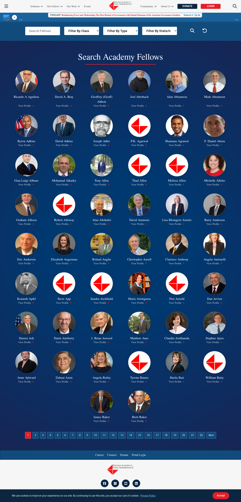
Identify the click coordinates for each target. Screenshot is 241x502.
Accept (221, 495)
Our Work (72, 6)
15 (139, 435)
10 (95, 435)
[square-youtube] (126, 483)
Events (87, 6)
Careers (99, 455)
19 (174, 435)
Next (211, 435)
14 (130, 435)
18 (166, 435)
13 (121, 435)
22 (201, 435)
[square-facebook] (105, 483)
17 (157, 435)
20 (183, 435)
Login (210, 6)
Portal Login (139, 455)
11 (104, 435)
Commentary (147, 6)
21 (192, 435)
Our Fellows (53, 6)
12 (113, 435)
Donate (187, 6)
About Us (166, 6)
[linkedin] (136, 483)
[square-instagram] (115, 483)
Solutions (35, 6)
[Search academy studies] (192, 31)
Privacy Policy (148, 495)
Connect (112, 455)
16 (148, 435)
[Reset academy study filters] (205, 31)
